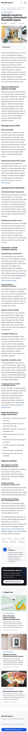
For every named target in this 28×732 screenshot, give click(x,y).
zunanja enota (21, 541)
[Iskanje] (21, 2)
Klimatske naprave (7, 2)
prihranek (22, 538)
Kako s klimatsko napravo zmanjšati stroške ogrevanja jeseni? (11, 617)
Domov (3, 7)
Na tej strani (6, 47)
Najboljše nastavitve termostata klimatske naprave (13, 655)
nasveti (16, 538)
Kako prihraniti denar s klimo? (13, 691)
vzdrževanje (13, 541)
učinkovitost (5, 541)
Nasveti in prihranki (11, 7)
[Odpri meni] (25, 2)
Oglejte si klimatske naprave (13, 581)
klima (3, 538)
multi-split (9, 538)
